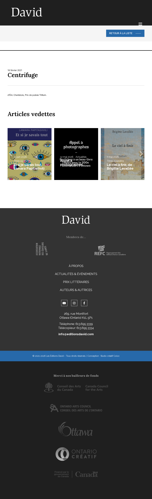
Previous (11, 154)
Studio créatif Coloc (109, 356)
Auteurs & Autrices (76, 290)
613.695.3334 (85, 328)
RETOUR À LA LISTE (120, 33)
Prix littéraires (76, 282)
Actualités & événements (76, 274)
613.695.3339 (84, 324)
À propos (76, 266)
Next (141, 154)
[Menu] (140, 24)
